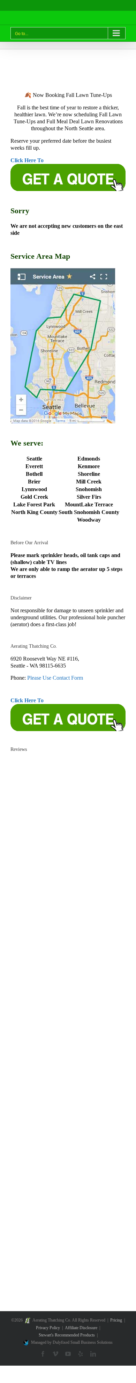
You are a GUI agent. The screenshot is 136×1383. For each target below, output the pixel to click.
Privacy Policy (48, 1327)
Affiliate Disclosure (81, 1327)
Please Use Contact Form (55, 678)
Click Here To (27, 160)
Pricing (116, 1320)
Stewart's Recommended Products (67, 1335)
